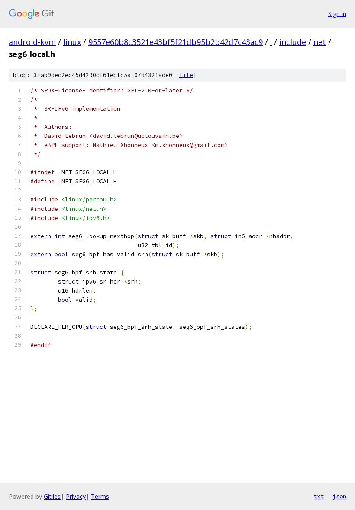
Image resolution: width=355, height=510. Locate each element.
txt (318, 496)
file (186, 75)
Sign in (337, 14)
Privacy (76, 496)
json (339, 496)
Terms (100, 496)
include (292, 42)
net (319, 42)
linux (72, 42)
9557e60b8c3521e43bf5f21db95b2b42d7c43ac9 (175, 42)
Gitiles (52, 496)
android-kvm (32, 42)
